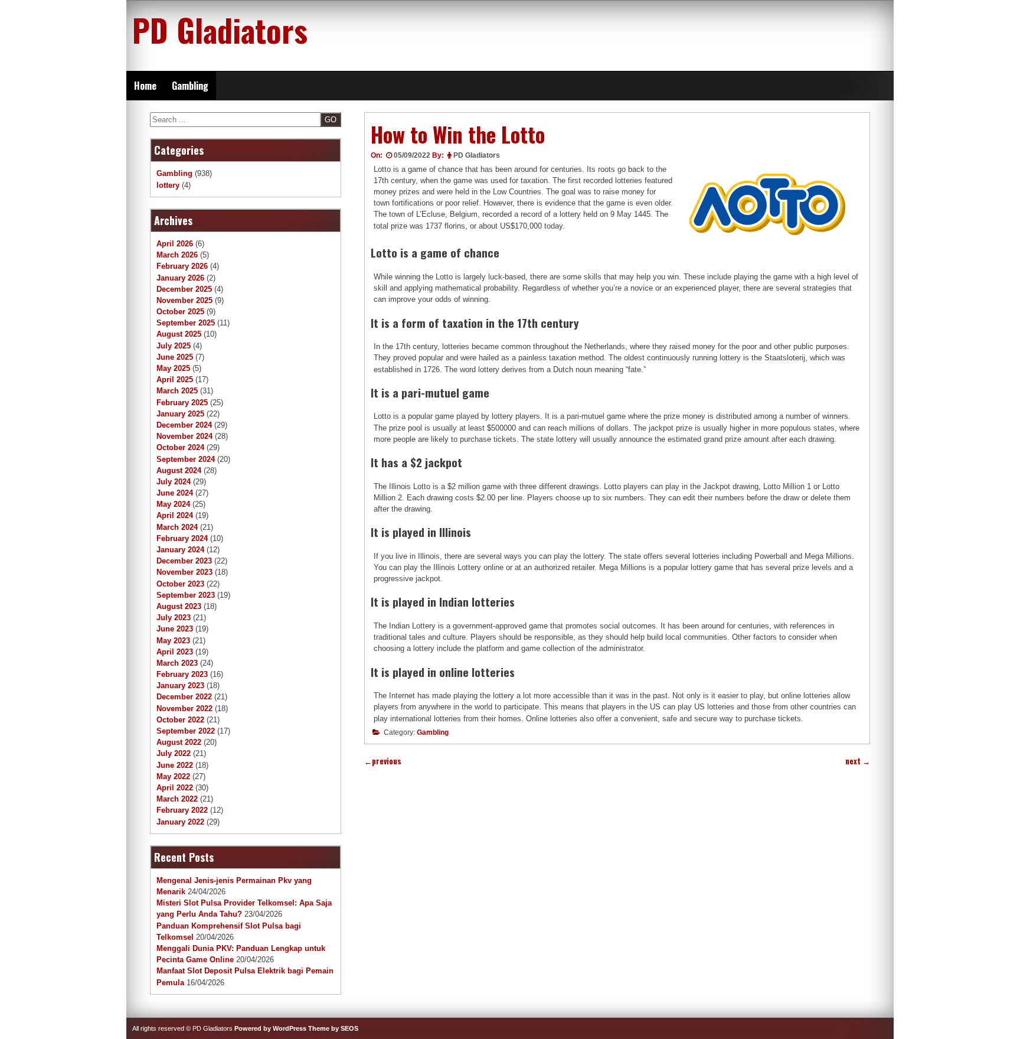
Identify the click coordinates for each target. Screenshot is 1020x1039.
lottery (167, 185)
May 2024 (173, 504)
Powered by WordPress (270, 1028)
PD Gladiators (220, 29)
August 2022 (178, 742)
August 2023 (178, 606)
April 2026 (174, 243)
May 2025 (173, 368)
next (857, 761)
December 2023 (184, 560)
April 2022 (174, 787)
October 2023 (180, 583)
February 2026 (182, 266)
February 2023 (182, 674)
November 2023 (184, 572)
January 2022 (180, 821)
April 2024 (174, 515)
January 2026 (180, 277)
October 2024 (180, 447)
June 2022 (174, 765)
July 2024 (173, 481)
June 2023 (174, 628)
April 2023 (174, 651)
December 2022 (184, 696)
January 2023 (180, 685)
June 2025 (174, 357)
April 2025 (174, 379)
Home (145, 86)
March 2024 (177, 527)
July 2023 (173, 617)
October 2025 (180, 311)
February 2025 (182, 402)
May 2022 (173, 776)
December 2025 (184, 289)
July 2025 (173, 345)
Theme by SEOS (333, 1028)
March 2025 (177, 390)
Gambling (190, 86)
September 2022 (185, 731)
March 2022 (177, 798)
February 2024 (182, 538)
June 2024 (174, 492)
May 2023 (173, 640)
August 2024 (178, 470)
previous (382, 761)
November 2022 (184, 708)
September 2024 (185, 459)
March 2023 (177, 663)
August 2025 (178, 334)
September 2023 (185, 595)
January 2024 (180, 549)
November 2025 (184, 300)
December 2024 (184, 425)
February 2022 (182, 810)
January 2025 (180, 413)
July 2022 (173, 753)
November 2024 (184, 436)
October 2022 (180, 719)
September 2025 (185, 322)
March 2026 (177, 254)
